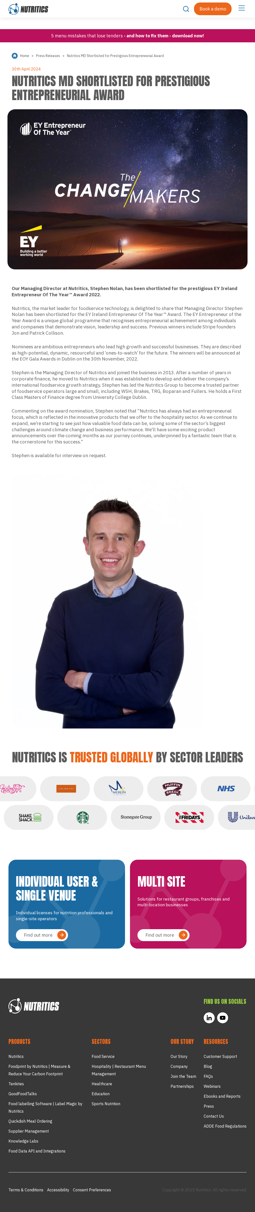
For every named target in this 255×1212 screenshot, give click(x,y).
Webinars (212, 1086)
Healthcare (102, 1083)
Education (101, 1093)
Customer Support (220, 1056)
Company (179, 1066)
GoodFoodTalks (22, 1093)
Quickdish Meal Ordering (30, 1121)
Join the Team (183, 1076)
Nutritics (16, 1056)
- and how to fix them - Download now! (164, 36)
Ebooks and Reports (222, 1096)
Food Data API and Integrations (36, 1151)
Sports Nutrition (106, 1103)
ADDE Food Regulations (225, 1126)
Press (209, 1106)
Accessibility (58, 1189)
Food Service (103, 1056)
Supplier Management (28, 1131)
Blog (208, 1066)
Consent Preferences (92, 1189)
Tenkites (16, 1083)
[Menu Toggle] (242, 7)
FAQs (208, 1076)
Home (24, 56)
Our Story (179, 1056)
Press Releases (48, 56)
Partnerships (182, 1086)
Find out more (38, 935)
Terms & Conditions (25, 1189)
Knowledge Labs (23, 1141)
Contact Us (214, 1116)
